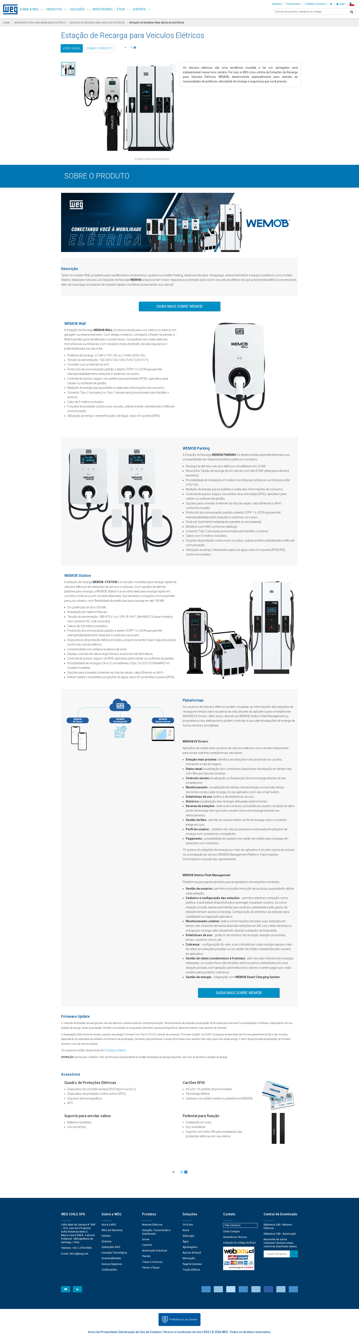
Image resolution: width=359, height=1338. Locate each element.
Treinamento (293, 3)
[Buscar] (352, 12)
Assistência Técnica (235, 1237)
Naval (186, 1230)
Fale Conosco (232, 1225)
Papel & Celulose (192, 1264)
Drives (145, 1239)
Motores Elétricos (152, 1224)
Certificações (109, 1269)
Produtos (54, 9)
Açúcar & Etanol (192, 1252)
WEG (9, 9)
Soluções (77, 9)
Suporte (139, 9)
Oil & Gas (188, 1224)
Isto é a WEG (109, 1224)
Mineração (189, 1258)
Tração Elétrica (191, 1269)
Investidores (103, 9)
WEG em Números (112, 1230)
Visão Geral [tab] (72, 48)
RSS (206, 1332)
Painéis (146, 1256)
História (106, 1235)
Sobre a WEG (29, 9)
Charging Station (115, 1050)
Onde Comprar (231, 1231)
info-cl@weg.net (78, 1253)
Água (186, 1241)
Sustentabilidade (111, 1258)
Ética (121, 9)
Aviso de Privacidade (102, 1332)
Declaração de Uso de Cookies (140, 1332)
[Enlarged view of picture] (129, 109)
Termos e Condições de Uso (182, 1332)
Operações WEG (111, 1247)
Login (341, 3)
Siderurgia (188, 1235)
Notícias (277, 3)
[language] (353, 4)
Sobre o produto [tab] (100, 48)
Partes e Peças (151, 1267)
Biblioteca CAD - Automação (280, 1233)
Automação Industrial (154, 1250)
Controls (147, 1245)
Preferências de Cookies (183, 1319)
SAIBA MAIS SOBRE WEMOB (179, 306)
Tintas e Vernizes (152, 1262)
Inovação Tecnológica (114, 1252)
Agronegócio (190, 1247)
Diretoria (106, 1241)
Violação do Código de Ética (239, 1242)
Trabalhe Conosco (315, 3)
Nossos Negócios (112, 1264)
